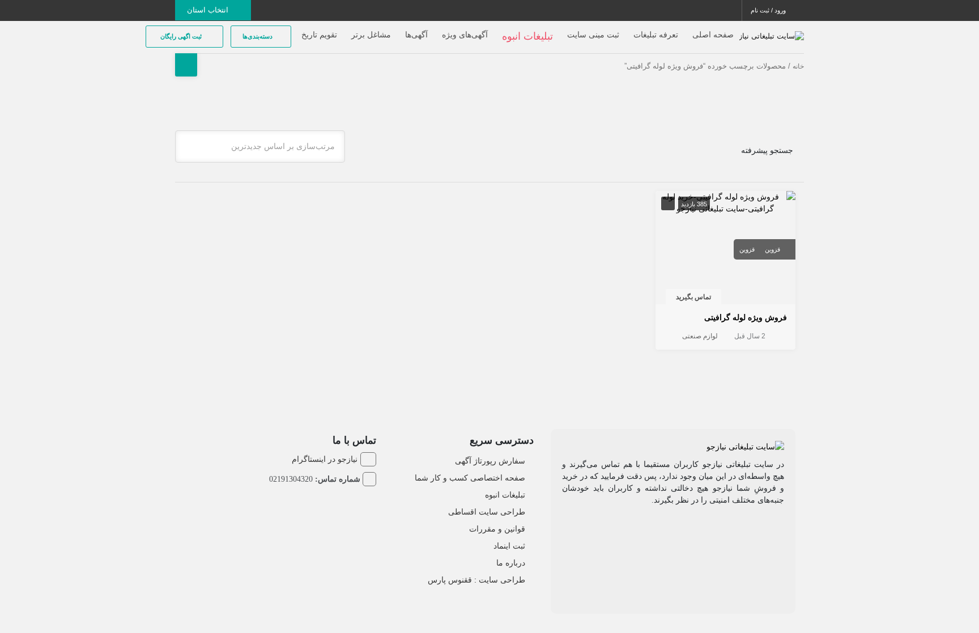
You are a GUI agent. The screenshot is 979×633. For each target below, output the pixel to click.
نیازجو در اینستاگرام (324, 459)
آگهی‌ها (416, 34)
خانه (798, 66)
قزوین (772, 249)
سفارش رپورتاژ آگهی (490, 460)
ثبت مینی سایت (593, 34)
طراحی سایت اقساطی (486, 511)
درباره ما (510, 562)
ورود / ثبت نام (769, 10)
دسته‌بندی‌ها (258, 36)
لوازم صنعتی (700, 336)
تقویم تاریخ (319, 34)
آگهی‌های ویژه (465, 34)
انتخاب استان (209, 10)
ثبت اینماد (509, 545)
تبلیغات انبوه (505, 494)
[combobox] (260, 146)
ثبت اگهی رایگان (181, 36)
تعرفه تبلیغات (655, 34)
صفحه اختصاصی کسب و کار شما (470, 477)
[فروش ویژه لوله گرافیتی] (725, 202)
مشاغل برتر (371, 34)
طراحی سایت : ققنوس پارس (476, 579)
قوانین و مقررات (497, 528)
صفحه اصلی (713, 34)
